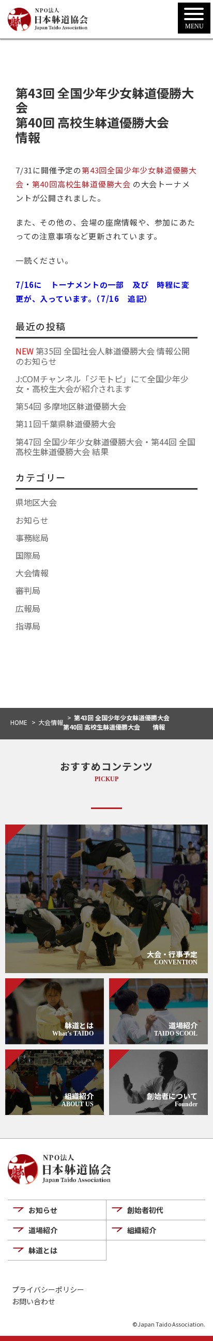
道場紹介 (42, 1230)
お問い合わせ (33, 1301)
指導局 (28, 626)
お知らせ (32, 520)
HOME (18, 722)
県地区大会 (36, 502)
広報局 (28, 608)
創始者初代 (145, 1210)
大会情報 (32, 573)
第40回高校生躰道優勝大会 (81, 184)
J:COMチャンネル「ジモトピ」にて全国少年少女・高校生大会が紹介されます (102, 384)
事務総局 (32, 537)
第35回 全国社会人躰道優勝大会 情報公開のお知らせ (103, 356)
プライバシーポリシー (48, 1289)
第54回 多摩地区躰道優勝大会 (71, 406)
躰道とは (42, 1250)
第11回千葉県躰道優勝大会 (66, 423)
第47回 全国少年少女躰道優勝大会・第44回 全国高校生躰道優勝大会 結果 (105, 446)
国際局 (28, 555)
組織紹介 (141, 1230)
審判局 (28, 590)
